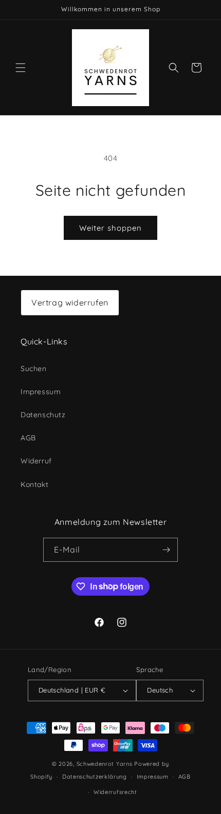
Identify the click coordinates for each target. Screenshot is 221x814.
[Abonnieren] (166, 550)
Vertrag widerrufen (69, 302)
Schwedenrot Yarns (105, 763)
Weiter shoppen (110, 228)
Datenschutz (43, 414)
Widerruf (36, 460)
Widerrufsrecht (115, 792)
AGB (28, 437)
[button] (20, 67)
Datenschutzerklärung (94, 776)
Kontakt (34, 484)
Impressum (41, 391)
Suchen (34, 368)
